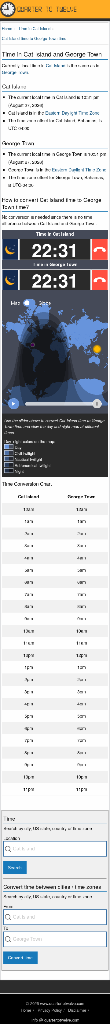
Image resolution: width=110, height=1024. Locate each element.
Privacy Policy (50, 1010)
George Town (15, 72)
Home (26, 1010)
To (5, 928)
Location (11, 838)
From (8, 906)
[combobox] (55, 849)
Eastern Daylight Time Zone (72, 112)
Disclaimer (77, 1010)
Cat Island (55, 65)
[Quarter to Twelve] (55, 9)
